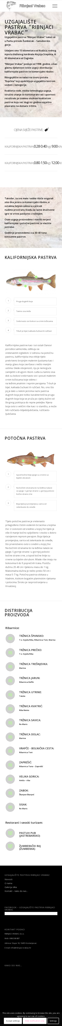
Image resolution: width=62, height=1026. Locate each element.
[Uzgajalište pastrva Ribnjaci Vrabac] (26, 6)
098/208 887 (14, 938)
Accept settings (13, 1021)
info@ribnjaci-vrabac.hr (21, 947)
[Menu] (53, 6)
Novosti (8, 879)
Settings (53, 1021)
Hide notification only (34, 1021)
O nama (8, 883)
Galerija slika (11, 887)
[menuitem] (53, 6)
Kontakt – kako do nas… (16, 891)
